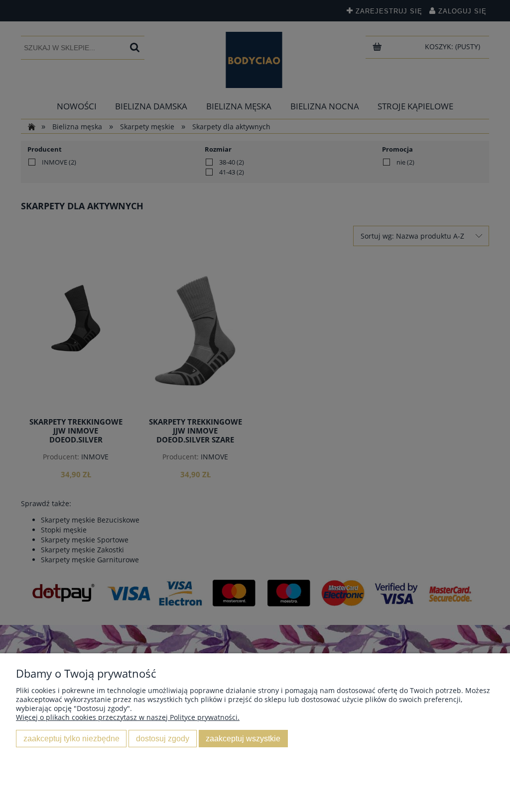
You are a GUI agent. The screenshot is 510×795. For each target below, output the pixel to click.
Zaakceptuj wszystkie (243, 738)
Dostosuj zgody (162, 738)
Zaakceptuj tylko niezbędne (71, 738)
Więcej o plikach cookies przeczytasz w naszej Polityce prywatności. (128, 717)
